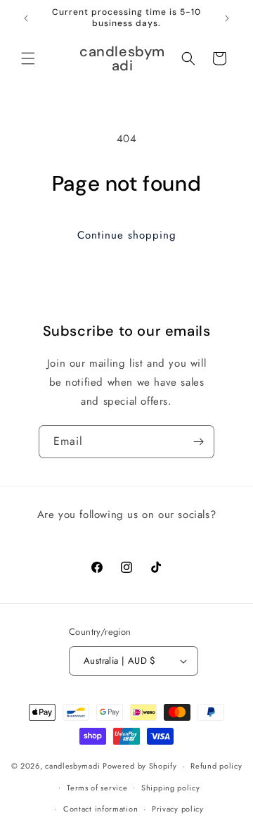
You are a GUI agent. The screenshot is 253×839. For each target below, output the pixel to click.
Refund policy (216, 765)
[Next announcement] (227, 18)
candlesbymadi (72, 765)
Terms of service (97, 787)
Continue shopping (126, 235)
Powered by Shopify (140, 765)
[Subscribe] (198, 441)
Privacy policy (178, 808)
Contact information (100, 808)
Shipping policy (170, 787)
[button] (28, 58)
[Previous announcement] (26, 18)
